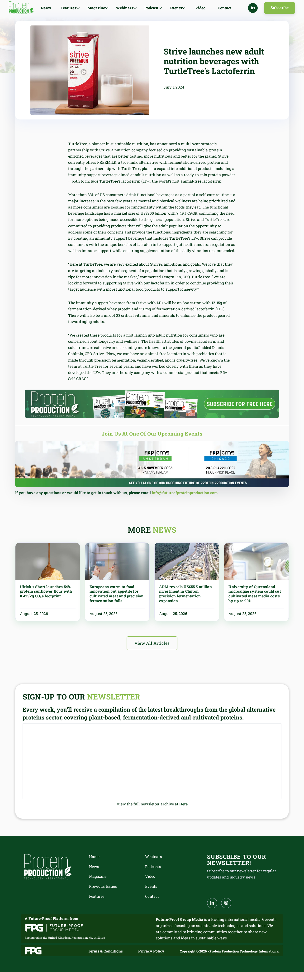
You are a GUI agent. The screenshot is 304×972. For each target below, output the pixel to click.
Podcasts (153, 866)
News (46, 7)
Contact (225, 7)
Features (96, 896)
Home (94, 856)
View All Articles (152, 643)
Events (151, 886)
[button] (70, 8)
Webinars (153, 856)
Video (200, 7)
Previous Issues (103, 886)
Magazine (97, 876)
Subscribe (280, 7)
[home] (21, 8)
